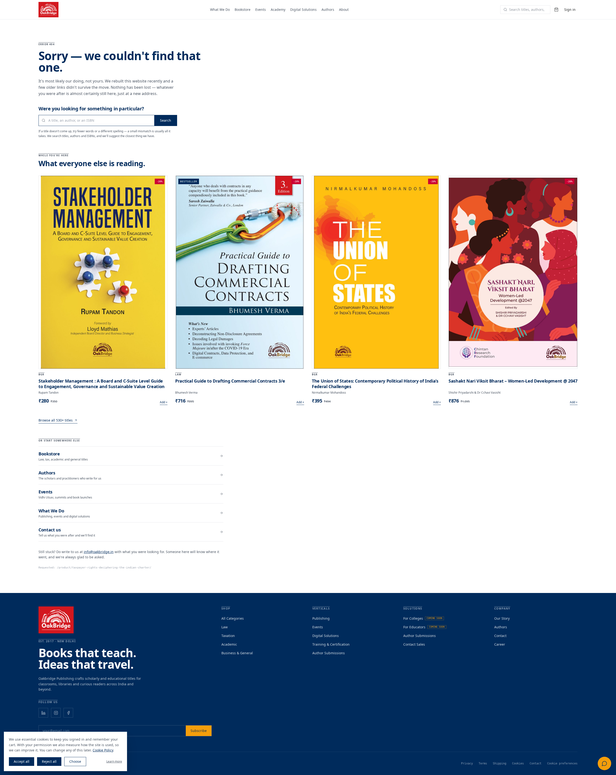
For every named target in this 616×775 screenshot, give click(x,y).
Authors (327, 9)
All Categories (232, 618)
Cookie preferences (562, 763)
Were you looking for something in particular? (91, 108)
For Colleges (422, 618)
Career (499, 644)
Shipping (499, 763)
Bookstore (242, 9)
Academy (278, 9)
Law (224, 627)
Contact (500, 635)
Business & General (237, 653)
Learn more (114, 761)
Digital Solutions (303, 9)
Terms (483, 763)
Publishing (321, 618)
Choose (75, 761)
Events (260, 9)
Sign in (570, 9)
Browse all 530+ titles (55, 420)
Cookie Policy (103, 750)
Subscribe (199, 730)
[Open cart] (556, 10)
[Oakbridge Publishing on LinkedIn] (43, 713)
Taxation (228, 635)
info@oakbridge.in (99, 551)
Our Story (502, 618)
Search (165, 120)
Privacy (467, 763)
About (344, 9)
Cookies (518, 763)
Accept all (21, 761)
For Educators (424, 627)
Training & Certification (331, 644)
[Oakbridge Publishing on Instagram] (56, 713)
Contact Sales (414, 644)
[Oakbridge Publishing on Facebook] (68, 713)
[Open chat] (604, 763)
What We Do (220, 9)
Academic (229, 644)
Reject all (49, 761)
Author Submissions (328, 653)
